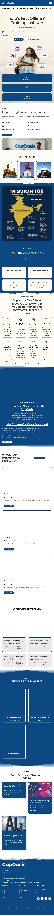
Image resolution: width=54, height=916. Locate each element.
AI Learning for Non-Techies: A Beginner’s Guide (13, 836)
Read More (7, 794)
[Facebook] (38, 898)
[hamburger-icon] (50, 3)
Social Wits (45, 908)
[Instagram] (45, 898)
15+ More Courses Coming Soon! (31, 8)
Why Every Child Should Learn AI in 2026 (12, 786)
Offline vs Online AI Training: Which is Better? (39, 801)
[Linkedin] (49, 898)
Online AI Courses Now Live (10, 8)
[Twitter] (42, 898)
